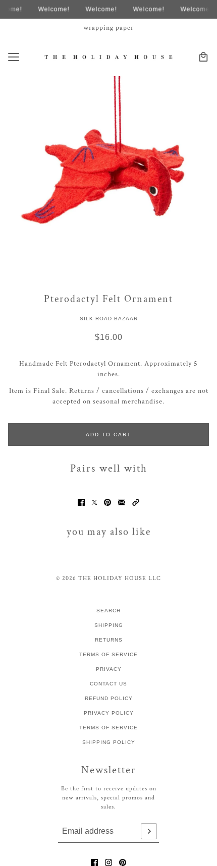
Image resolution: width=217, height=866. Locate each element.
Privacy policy (109, 713)
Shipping (108, 625)
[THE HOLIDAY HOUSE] (108, 56)
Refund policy (109, 698)
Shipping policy (108, 742)
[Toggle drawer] (13, 57)
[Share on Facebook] (81, 502)
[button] (135, 502)
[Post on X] (94, 502)
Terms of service (108, 727)
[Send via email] (121, 502)
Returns (109, 640)
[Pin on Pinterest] (107, 502)
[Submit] (149, 831)
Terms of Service (108, 654)
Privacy (109, 669)
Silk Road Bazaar (109, 318)
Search (108, 610)
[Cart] (203, 57)
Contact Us (108, 683)
